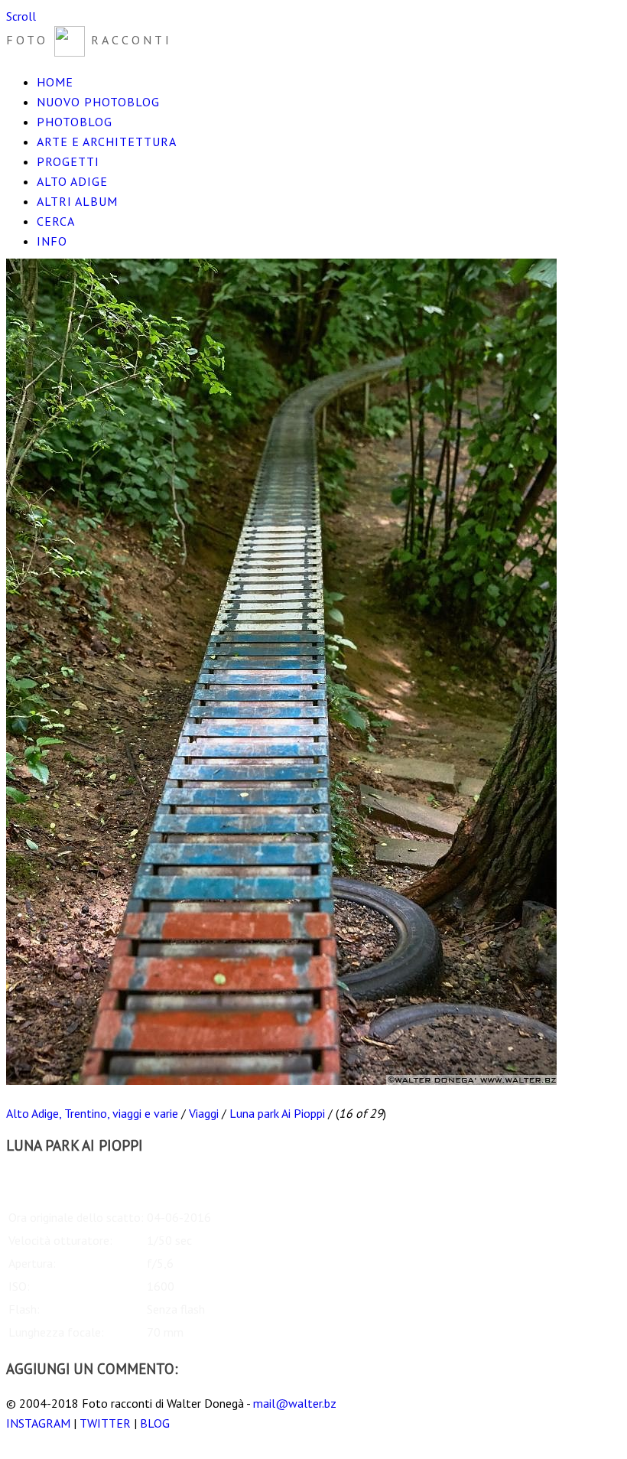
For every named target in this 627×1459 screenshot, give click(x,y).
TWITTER (105, 1423)
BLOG (155, 1423)
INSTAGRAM (38, 1423)
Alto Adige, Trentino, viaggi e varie (92, 1113)
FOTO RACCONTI (89, 39)
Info (52, 241)
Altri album (77, 201)
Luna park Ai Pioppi (277, 1113)
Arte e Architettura (107, 141)
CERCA (56, 221)
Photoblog (74, 121)
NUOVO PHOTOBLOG (98, 101)
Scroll (21, 16)
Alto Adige (72, 181)
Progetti (68, 161)
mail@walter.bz (294, 1403)
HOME (55, 82)
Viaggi (204, 1113)
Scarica (23, 1179)
